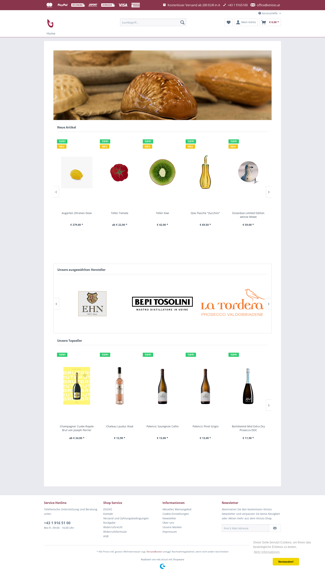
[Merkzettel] (229, 22)
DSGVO (107, 509)
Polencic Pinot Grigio (162, 426)
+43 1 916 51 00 (57, 522)
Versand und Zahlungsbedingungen (126, 518)
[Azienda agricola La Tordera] (162, 303)
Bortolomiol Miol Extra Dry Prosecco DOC (205, 428)
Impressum (169, 531)
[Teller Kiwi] (119, 172)
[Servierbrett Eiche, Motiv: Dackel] (248, 172)
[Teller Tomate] (76, 172)
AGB (106, 536)
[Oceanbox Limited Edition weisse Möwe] (205, 172)
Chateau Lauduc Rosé (76, 426)
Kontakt (108, 514)
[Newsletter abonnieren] (275, 528)
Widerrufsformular (115, 531)
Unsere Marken (172, 527)
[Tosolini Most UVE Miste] (248, 386)
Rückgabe (109, 522)
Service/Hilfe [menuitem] (269, 13)
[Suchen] (182, 22)
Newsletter (169, 518)
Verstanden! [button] (286, 561)
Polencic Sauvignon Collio (120, 426)
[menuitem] (153, 22)
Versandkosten (154, 551)
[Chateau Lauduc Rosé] (76, 386)
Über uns (168, 522)
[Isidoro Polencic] (232, 303)
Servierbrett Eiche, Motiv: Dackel (248, 215)
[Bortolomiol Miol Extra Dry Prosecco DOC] (205, 386)
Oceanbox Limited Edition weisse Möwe (205, 215)
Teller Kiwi (119, 213)
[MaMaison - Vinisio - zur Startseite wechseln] (50, 23)
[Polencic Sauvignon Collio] (119, 386)
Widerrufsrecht (112, 527)
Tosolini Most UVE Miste (248, 426)
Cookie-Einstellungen (175, 514)
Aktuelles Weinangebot (176, 509)
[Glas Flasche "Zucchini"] (162, 172)
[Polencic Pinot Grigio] (162, 386)
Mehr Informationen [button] (267, 552)
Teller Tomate (76, 213)
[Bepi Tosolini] (92, 303)
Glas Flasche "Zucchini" (162, 213)
